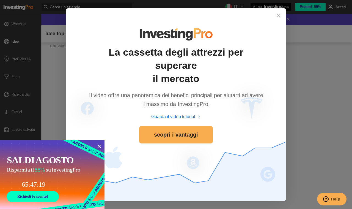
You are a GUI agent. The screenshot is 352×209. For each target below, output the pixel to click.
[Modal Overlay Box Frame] (52, 174)
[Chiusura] (278, 16)
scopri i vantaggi (176, 135)
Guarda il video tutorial (173, 116)
